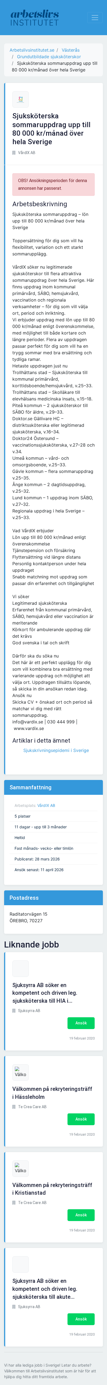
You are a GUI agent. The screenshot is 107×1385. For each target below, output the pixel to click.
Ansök (81, 1023)
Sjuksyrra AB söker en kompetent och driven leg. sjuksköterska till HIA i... (44, 993)
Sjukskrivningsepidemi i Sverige (56, 750)
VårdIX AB (46, 805)
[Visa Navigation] (95, 17)
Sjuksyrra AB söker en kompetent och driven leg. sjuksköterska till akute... (44, 1289)
